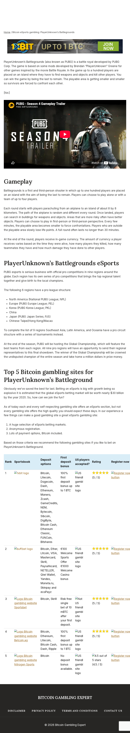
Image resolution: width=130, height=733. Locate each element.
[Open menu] (121, 11)
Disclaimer (16, 710)
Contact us (113, 710)
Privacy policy (44, 710)
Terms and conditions (80, 710)
